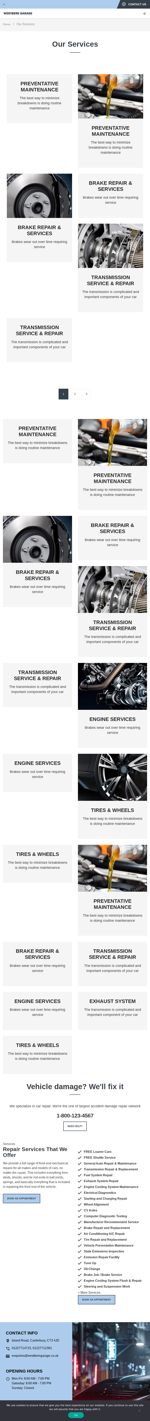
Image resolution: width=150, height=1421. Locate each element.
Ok (76, 1415)
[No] (139, 1411)
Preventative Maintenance (39, 87)
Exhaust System (112, 1001)
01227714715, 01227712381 (32, 1348)
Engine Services (112, 719)
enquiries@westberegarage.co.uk (35, 1355)
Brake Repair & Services (39, 230)
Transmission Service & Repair (110, 280)
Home (6, 24)
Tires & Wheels (112, 810)
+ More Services (89, 1292)
